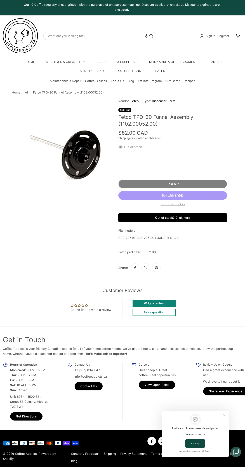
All (27, 92)
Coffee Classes (96, 81)
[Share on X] (146, 267)
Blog (131, 81)
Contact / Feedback (85, 454)
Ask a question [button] (154, 312)
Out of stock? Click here (172, 218)
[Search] (151, 36)
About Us (117, 81)
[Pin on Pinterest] (156, 267)
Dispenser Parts (163, 101)
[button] (146, 36)
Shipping (124, 138)
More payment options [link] (173, 204)
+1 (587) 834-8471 (87, 370)
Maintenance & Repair (65, 81)
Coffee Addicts (26, 454)
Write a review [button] (154, 303)
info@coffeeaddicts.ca (90, 376)
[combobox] (99, 36)
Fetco (135, 101)
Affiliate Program (150, 81)
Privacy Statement (133, 454)
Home (16, 92)
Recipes (189, 81)
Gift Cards (172, 81)
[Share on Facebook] (135, 267)
